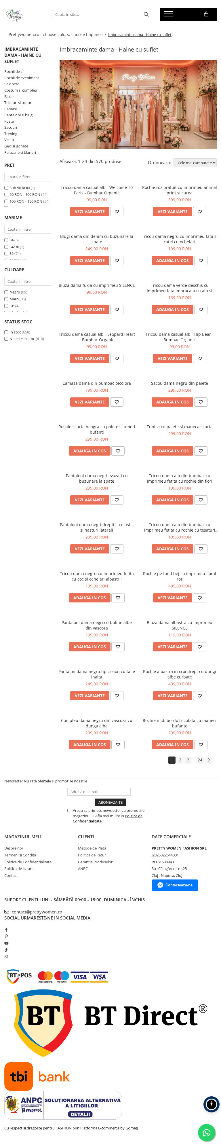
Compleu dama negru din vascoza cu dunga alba (96, 723)
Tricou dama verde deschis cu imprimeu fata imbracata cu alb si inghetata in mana (179, 288)
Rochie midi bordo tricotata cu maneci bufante (179, 723)
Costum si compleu (20, 90)
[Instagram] (6, 956)
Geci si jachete (16, 146)
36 (11, 253)
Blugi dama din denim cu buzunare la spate (96, 239)
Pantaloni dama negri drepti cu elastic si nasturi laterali (97, 527)
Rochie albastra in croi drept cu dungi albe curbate (179, 674)
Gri (11, 305)
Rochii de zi (13, 71)
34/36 (14, 246)
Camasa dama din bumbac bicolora (96, 383)
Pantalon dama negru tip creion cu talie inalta (96, 674)
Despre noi (13, 848)
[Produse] (169, 15)
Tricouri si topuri (18, 102)
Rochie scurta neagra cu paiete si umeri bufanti (96, 429)
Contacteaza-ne (179, 885)
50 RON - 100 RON (24, 194)
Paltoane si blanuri (20, 152)
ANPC (83, 868)
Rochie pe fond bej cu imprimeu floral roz (179, 576)
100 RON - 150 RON (25, 201)
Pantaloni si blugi (18, 114)
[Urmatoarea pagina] (208, 760)
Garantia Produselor (95, 861)
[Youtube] (6, 943)
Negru (14, 292)
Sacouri (10, 127)
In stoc (15, 332)
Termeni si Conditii (20, 855)
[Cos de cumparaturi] (206, 14)
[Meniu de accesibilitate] (211, 1104)
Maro (14, 299)
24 (200, 760)
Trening (10, 133)
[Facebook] (6, 929)
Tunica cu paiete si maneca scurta (180, 426)
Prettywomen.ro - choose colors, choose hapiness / (58, 34)
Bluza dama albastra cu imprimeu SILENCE (179, 625)
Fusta (9, 121)
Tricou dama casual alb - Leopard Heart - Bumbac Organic (97, 336)
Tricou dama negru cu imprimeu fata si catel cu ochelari (180, 239)
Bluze (9, 96)
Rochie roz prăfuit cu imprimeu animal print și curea (179, 190)
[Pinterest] (6, 936)
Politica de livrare (18, 868)
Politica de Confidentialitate (28, 861)
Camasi (10, 108)
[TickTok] (6, 949)
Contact (11, 875)
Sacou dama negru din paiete (179, 383)
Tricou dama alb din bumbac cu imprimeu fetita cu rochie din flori (179, 478)
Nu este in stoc (22, 338)
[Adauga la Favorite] (116, 211)
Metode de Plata (92, 848)
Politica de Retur (92, 855)
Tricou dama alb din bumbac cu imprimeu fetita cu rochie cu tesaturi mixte (179, 527)
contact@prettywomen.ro (36, 912)
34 (11, 239)
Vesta (9, 139)
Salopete (11, 83)
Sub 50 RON (19, 187)
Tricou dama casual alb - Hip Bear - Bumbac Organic (180, 336)
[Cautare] (146, 14)
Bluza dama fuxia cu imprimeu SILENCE (97, 285)
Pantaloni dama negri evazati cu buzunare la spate (97, 478)
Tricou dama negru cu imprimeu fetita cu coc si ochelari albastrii (97, 576)
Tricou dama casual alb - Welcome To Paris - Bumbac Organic (97, 190)
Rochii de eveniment (21, 77)
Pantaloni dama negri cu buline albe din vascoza (97, 625)
